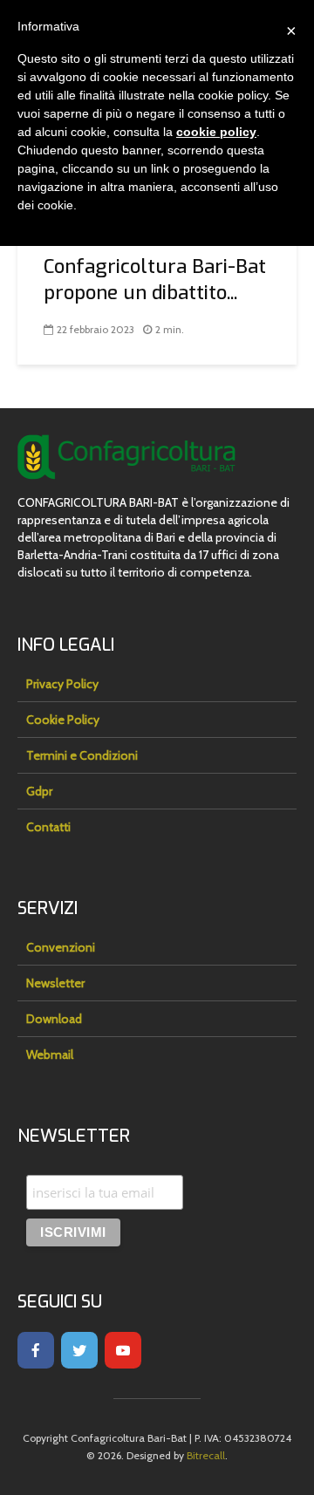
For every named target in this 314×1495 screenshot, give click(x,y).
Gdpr (39, 791)
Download (54, 1019)
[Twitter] (79, 1350)
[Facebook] (35, 1350)
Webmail (49, 1054)
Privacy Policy (62, 684)
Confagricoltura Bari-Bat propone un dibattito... (155, 279)
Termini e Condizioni (82, 755)
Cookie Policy (62, 719)
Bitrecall (206, 1455)
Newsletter (55, 983)
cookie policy (216, 132)
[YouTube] (123, 1350)
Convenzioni (60, 947)
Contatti (48, 827)
